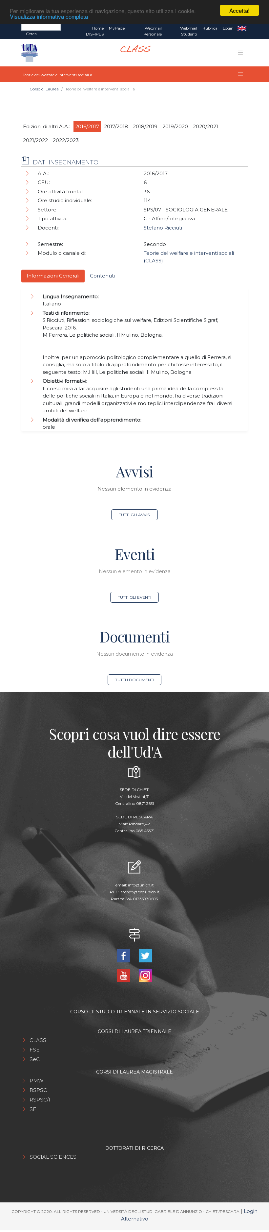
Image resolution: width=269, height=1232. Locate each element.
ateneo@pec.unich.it (139, 891)
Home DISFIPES (95, 31)
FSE (34, 1050)
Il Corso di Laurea (43, 88)
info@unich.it (141, 884)
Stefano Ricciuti (163, 228)
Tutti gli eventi (134, 597)
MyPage (117, 28)
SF (33, 1109)
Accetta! (239, 10)
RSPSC (38, 1090)
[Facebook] (124, 955)
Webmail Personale (152, 31)
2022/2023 (66, 140)
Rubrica (209, 28)
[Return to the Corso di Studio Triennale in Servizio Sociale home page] (133, 52)
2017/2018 (116, 126)
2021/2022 (35, 140)
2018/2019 (145, 126)
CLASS (38, 1040)
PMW (36, 1080)
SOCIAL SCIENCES (53, 1157)
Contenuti (102, 276)
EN (242, 28)
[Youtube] (124, 975)
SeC (35, 1059)
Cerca (31, 33)
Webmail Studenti (188, 31)
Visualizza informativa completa (49, 16)
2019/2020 (175, 126)
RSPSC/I (40, 1100)
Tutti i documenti (134, 679)
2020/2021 (205, 126)
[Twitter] (145, 955)
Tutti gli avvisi (135, 514)
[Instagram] (145, 975)
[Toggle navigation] (240, 52)
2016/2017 (87, 126)
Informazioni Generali (53, 276)
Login (228, 28)
